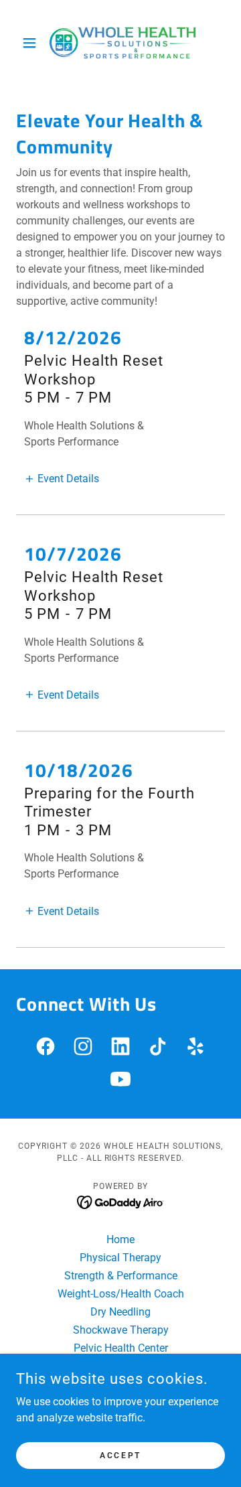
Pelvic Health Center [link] (121, 1348)
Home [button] (120, 1239)
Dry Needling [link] (120, 1311)
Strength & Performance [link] (120, 1275)
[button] (32, 42)
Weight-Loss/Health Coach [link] (121, 1293)
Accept (120, 1455)
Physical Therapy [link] (120, 1257)
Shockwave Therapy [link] (121, 1330)
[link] (120, 43)
